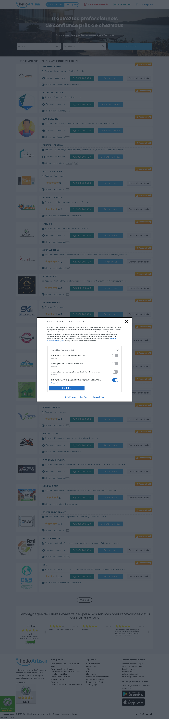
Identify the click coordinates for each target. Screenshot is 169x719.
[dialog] (84, 359)
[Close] (127, 322)
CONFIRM (66, 388)
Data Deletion (70, 397)
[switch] (115, 355)
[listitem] (84, 350)
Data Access (84, 397)
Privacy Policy (98, 397)
